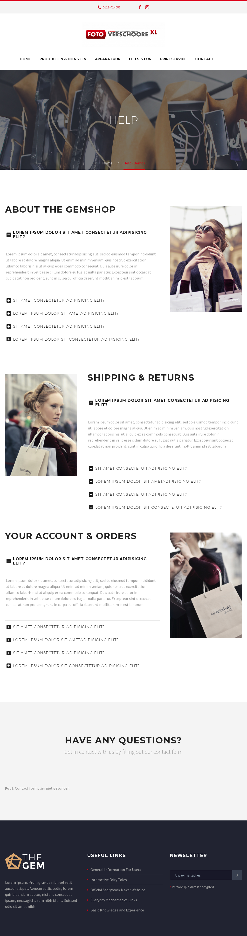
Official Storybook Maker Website (117, 889)
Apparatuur (107, 59)
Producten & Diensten (63, 59)
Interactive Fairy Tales (108, 879)
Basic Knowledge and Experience (117, 910)
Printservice (173, 59)
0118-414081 (112, 7)
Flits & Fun (140, 59)
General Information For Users (115, 869)
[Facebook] (140, 7)
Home (25, 59)
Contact (204, 59)
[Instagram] (147, 7)
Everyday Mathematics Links (113, 899)
